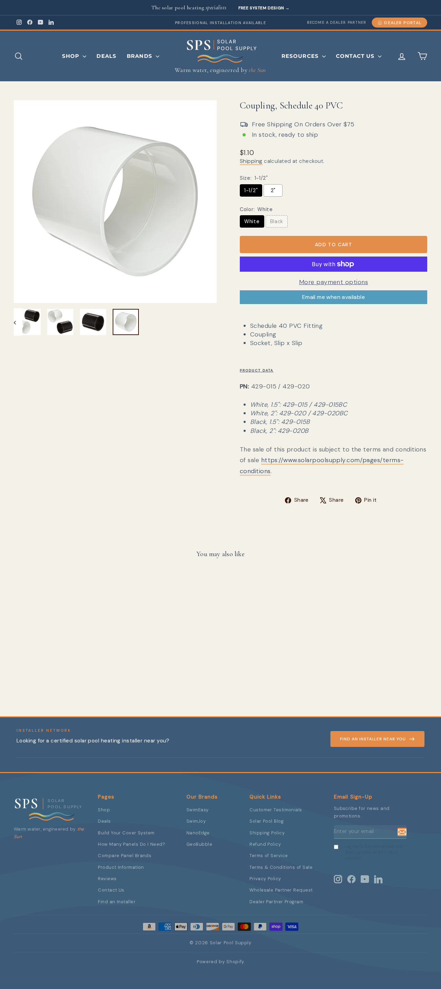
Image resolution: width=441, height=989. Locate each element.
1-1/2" (251, 190)
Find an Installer (116, 902)
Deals (106, 56)
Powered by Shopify (220, 962)
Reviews (107, 879)
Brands (140, 56)
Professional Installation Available (220, 22)
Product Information (121, 867)
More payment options (333, 282)
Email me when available (333, 297)
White (252, 221)
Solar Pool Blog (266, 821)
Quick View (62, 665)
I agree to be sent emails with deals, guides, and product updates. (374, 852)
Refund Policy (265, 844)
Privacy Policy (265, 879)
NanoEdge (198, 833)
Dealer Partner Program (276, 902)
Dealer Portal (402, 22)
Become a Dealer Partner (336, 22)
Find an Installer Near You (373, 739)
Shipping (251, 161)
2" (273, 190)
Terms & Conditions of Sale (280, 867)
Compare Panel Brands (124, 855)
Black (277, 221)
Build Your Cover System (126, 833)
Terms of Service (268, 855)
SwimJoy (196, 821)
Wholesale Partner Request (280, 890)
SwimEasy (197, 810)
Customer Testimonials (275, 810)
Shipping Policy (267, 833)
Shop (71, 56)
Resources (300, 56)
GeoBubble (199, 844)
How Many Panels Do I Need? (131, 844)
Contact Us (356, 56)
